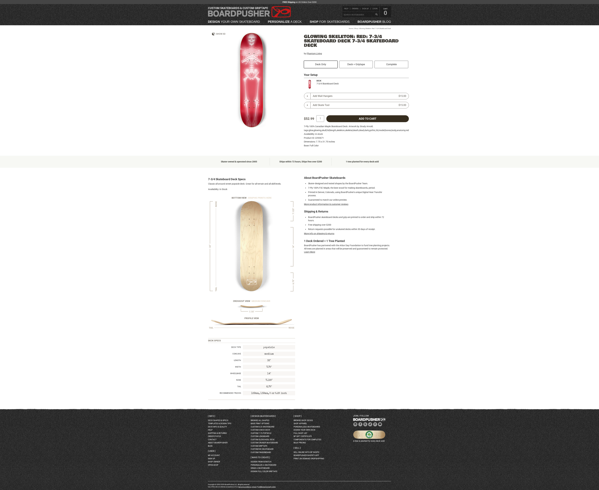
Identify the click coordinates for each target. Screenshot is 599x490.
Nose (238, 380)
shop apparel (300, 423)
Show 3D (220, 34)
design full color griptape (264, 471)
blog (374, 21)
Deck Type (236, 347)
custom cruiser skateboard (264, 443)
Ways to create (260, 457)
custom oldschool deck (263, 440)
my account (214, 455)
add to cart (367, 118)
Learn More (309, 252)
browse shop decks (303, 420)
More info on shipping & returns (319, 233)
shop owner (214, 462)
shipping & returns (217, 433)
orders (355, 9)
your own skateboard (234, 21)
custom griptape (259, 446)
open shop (213, 465)
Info (211, 416)
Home (351, 28)
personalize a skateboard (263, 465)
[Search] (376, 14)
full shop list (300, 433)
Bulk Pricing (300, 443)
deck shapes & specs (218, 420)
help (346, 9)
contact (212, 440)
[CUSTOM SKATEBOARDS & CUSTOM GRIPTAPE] (249, 17)
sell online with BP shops (306, 452)
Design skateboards (263, 416)
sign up (365, 9)
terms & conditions (244, 487)
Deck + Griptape (356, 64)
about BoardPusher (217, 443)
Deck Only (320, 64)
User (211, 451)
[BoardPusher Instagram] (355, 424)
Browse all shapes (260, 420)
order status (214, 436)
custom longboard (260, 436)
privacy (254, 487)
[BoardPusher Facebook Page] (360, 424)
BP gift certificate (303, 436)
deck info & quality (217, 427)
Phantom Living (314, 53)
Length (237, 360)
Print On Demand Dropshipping (309, 459)
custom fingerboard (261, 452)
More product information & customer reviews (326, 204)
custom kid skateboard (262, 449)
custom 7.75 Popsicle (261, 433)
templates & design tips (219, 423)
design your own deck (304, 430)
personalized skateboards (307, 427)
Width (238, 367)
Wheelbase (235, 373)
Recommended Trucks (230, 393)
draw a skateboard (260, 468)
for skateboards (330, 21)
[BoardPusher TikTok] (370, 424)
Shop (356, 28)
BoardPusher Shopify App (306, 455)
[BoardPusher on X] (365, 424)
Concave (236, 354)
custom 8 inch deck (260, 430)
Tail (239, 386)
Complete (391, 64)
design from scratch (261, 462)
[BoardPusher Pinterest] (375, 424)
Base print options (260, 423)
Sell (297, 448)
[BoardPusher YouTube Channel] (380, 424)
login (374, 9)
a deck (285, 21)
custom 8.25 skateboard (262, 427)
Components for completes (307, 440)
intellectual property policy (267, 487)
